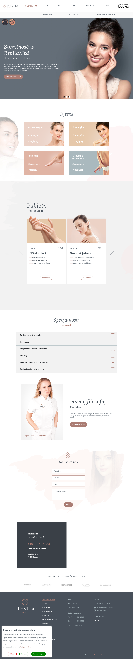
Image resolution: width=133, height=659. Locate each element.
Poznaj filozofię (78, 424)
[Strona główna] (10, 6)
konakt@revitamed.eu (37, 548)
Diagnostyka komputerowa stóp (33, 349)
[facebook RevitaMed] (98, 620)
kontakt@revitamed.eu (105, 607)
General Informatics (101, 655)
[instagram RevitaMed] (95, 620)
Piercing (23, 356)
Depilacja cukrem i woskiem (32, 369)
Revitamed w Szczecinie (30, 335)
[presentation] (21, 251)
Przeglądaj (33, 141)
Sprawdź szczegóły (13, 73)
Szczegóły (46, 278)
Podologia (24, 342)
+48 (30, 6)
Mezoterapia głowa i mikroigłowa (34, 362)
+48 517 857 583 (39, 544)
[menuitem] (45, 6)
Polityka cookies (25, 647)
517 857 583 (101, 611)
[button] (64, 97)
